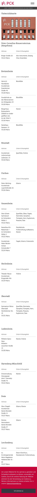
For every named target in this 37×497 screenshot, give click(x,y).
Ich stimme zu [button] (18, 491)
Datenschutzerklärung (14, 483)
